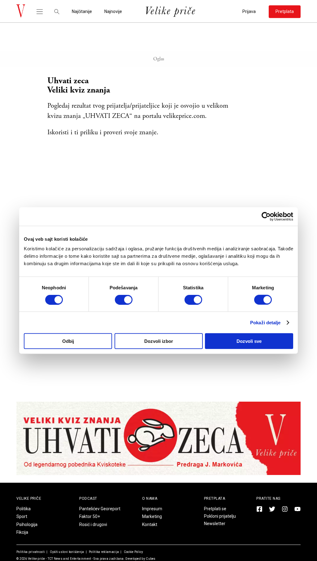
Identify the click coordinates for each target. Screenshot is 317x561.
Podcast (88, 498)
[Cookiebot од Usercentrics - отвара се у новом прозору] (266, 216)
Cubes (151, 558)
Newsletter (214, 523)
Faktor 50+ (89, 516)
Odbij (68, 341)
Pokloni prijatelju (220, 516)
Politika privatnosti (30, 552)
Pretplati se (215, 508)
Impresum (152, 508)
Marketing (152, 516)
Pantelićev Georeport (99, 508)
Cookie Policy (133, 552)
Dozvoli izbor (158, 341)
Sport (21, 516)
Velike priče (36, 558)
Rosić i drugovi (93, 524)
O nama (149, 498)
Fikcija (22, 532)
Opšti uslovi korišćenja (66, 552)
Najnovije (113, 11)
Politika (23, 508)
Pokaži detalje (265, 322)
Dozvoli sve (249, 341)
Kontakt (149, 524)
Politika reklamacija (103, 552)
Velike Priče (28, 498)
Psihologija (26, 524)
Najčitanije (82, 11)
